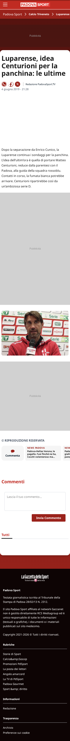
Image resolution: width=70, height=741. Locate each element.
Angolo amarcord (14, 674)
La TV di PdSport (13, 679)
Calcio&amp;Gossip (15, 659)
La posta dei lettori (14, 669)
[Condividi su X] (17, 84)
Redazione (9, 708)
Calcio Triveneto (39, 14)
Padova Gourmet (13, 684)
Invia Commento (48, 518)
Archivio (8, 727)
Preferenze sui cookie (16, 732)
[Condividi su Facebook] (10, 84)
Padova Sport (12, 14)
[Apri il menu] (5, 4)
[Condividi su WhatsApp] (4, 84)
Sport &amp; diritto (15, 689)
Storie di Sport (12, 654)
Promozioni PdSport (15, 664)
